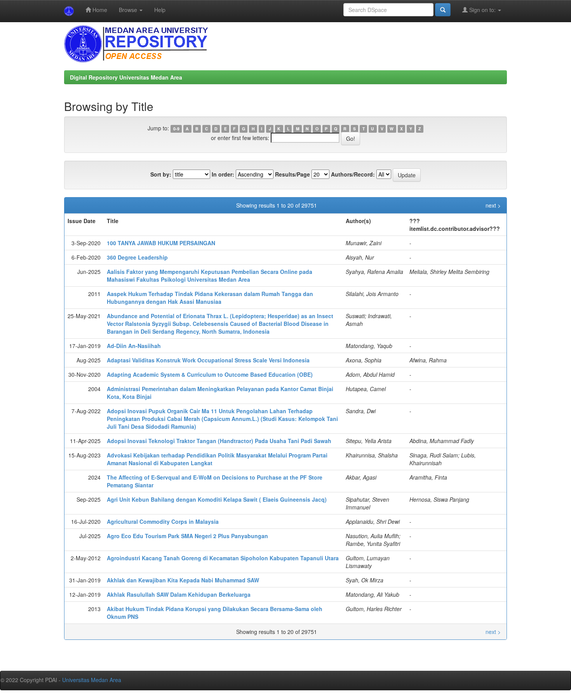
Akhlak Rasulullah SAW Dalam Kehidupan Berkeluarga (179, 594)
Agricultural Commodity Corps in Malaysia (163, 521)
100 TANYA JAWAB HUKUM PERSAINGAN (161, 243)
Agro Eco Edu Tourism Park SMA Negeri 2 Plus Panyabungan (187, 536)
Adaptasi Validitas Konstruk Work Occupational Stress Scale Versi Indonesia (208, 360)
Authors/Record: (353, 174)
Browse (129, 10)
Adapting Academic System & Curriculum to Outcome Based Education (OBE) (210, 374)
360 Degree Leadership (137, 257)
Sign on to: (482, 10)
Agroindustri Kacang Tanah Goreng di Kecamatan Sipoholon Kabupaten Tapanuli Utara (223, 558)
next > (493, 205)
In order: (223, 174)
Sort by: (160, 174)
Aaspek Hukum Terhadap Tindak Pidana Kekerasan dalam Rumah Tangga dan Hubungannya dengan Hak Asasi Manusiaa (210, 297)
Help (159, 10)
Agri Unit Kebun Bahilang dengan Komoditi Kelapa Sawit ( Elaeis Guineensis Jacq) (217, 499)
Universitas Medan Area (91, 680)
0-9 (176, 129)
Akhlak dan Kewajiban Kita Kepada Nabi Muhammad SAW (183, 580)
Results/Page (292, 174)
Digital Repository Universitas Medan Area (126, 77)
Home (99, 10)
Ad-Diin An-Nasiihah (134, 346)
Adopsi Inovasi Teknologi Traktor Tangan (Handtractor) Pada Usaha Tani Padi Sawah (219, 441)
